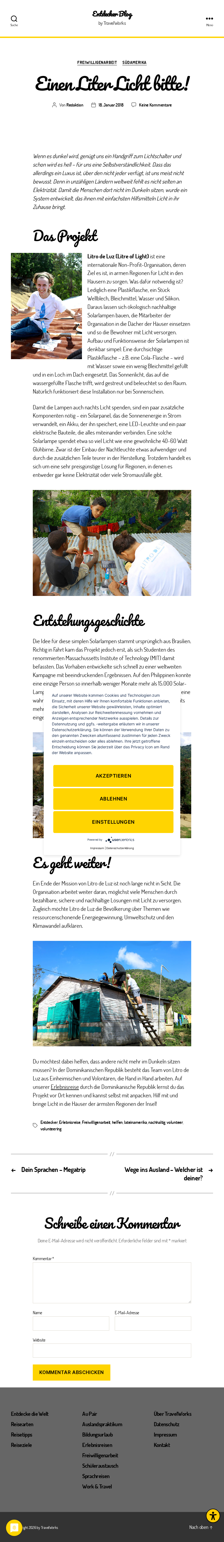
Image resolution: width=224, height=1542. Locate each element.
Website (39, 1339)
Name (37, 1312)
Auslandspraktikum (102, 1424)
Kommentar (43, 1258)
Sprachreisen (95, 1475)
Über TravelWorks (172, 1413)
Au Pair (89, 1413)
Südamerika (134, 62)
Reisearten (22, 1424)
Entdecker (49, 1122)
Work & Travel (97, 1486)
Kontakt (162, 1444)
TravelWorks (49, 1527)
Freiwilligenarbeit (97, 62)
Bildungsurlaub (97, 1434)
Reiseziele (21, 1444)
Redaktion (74, 105)
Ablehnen (113, 799)
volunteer (175, 1122)
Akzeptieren (113, 776)
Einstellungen (113, 822)
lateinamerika (135, 1122)
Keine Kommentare (155, 105)
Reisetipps (21, 1434)
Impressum (165, 1434)
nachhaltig (156, 1122)
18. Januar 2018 (111, 105)
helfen (117, 1122)
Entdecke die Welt (30, 1413)
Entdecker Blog (111, 13)
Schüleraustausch (100, 1465)
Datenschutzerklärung (120, 848)
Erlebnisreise (65, 1086)
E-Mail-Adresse (127, 1312)
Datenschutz (166, 1424)
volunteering (50, 1129)
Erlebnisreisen (97, 1444)
